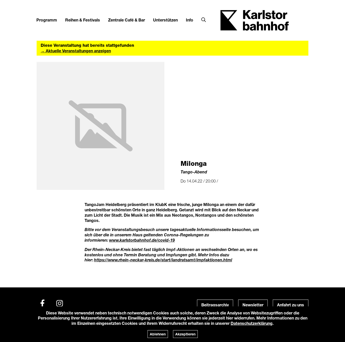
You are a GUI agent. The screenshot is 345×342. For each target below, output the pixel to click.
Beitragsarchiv (215, 304)
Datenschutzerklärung (252, 323)
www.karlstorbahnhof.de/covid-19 (142, 240)
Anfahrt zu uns (290, 304)
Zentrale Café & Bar (126, 19)
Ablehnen (158, 334)
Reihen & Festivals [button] (82, 19)
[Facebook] (42, 303)
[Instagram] (59, 303)
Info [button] (189, 19)
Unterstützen (165, 19)
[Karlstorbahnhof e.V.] (254, 19)
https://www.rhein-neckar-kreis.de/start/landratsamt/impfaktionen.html (163, 259)
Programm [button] (46, 19)
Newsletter (252, 304)
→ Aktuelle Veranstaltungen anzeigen (76, 50)
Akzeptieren (185, 334)
